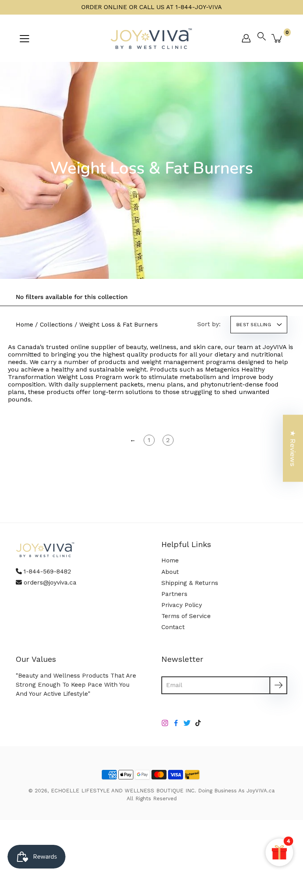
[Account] (246, 38)
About (170, 571)
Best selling (253, 324)
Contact (173, 627)
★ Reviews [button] (293, 448)
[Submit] (278, 685)
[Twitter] (187, 723)
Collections (56, 324)
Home (24, 324)
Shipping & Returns (189, 582)
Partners (174, 594)
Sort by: (209, 324)
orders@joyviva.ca (50, 582)
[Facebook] (176, 723)
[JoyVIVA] (151, 38)
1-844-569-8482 (47, 571)
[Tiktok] (198, 723)
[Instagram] (164, 723)
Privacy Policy (181, 605)
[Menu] (24, 38)
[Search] (263, 38)
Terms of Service (186, 616)
